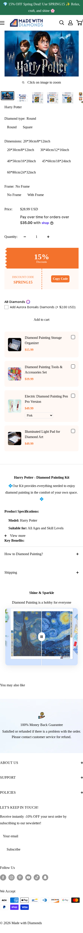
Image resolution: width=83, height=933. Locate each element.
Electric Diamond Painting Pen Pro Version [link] (46, 398)
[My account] (70, 22)
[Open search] (61, 22)
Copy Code (60, 278)
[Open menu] (2, 23)
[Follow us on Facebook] (3, 877)
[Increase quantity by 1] (48, 237)
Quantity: (10, 237)
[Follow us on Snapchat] (45, 877)
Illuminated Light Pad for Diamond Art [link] (42, 434)
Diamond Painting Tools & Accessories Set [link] (43, 369)
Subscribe (13, 849)
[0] (79, 22)
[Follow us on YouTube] (28, 877)
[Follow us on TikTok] (37, 877)
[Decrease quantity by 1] (24, 237)
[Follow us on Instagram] (11, 877)
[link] (14, 344)
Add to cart (41, 319)
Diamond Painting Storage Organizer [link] (43, 340)
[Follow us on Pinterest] (20, 877)
